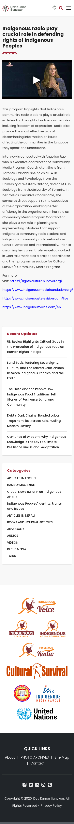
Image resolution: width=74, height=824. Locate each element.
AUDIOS (12, 536)
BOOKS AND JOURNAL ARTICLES (30, 522)
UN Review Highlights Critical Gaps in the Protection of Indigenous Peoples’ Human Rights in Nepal (36, 346)
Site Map (61, 757)
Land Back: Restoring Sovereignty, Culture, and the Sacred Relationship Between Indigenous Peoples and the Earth (35, 370)
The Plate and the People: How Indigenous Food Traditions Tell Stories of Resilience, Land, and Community (31, 397)
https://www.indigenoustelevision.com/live (35, 298)
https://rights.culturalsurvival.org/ (36, 281)
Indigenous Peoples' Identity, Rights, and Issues (34, 506)
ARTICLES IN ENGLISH (22, 478)
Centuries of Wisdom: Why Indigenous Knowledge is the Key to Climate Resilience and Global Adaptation (36, 442)
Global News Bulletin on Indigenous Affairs (34, 494)
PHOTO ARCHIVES (35, 757)
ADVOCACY (15, 529)
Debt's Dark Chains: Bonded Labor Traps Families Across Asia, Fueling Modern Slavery (34, 420)
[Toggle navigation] (69, 8)
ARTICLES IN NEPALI (21, 515)
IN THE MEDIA (16, 549)
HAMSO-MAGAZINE (21, 485)
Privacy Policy (51, 805)
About (10, 757)
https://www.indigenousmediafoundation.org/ (37, 289)
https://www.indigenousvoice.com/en (31, 307)
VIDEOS (12, 542)
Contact (37, 763)
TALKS (11, 556)
